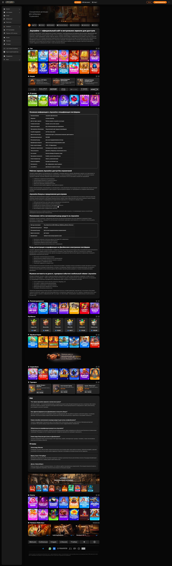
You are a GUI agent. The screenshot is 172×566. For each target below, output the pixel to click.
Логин (149, 2)
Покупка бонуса (63, 25)
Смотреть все (96, 522)
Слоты (42, 25)
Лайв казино (87, 2)
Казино (78, 2)
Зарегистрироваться (160, 2)
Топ (35, 25)
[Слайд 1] (62, 21)
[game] (53, 68)
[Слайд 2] (64, 21)
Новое (95, 25)
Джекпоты (86, 25)
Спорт (95, 2)
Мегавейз (51, 25)
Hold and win (75, 25)
